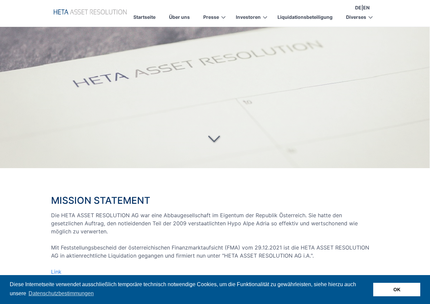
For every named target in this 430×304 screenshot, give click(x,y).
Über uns (179, 17)
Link (56, 271)
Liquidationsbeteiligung (305, 17)
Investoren (248, 17)
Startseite (144, 17)
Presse (211, 17)
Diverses (356, 17)
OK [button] (396, 289)
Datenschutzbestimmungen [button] (61, 293)
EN (366, 7)
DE (358, 7)
